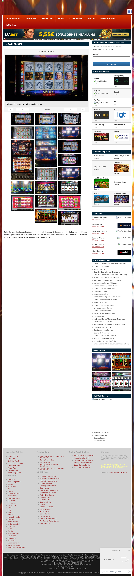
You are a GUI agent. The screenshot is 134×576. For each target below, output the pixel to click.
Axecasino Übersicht (81, 458)
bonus (10, 484)
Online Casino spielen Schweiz (105, 289)
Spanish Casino (99, 438)
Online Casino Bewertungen (45, 555)
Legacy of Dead (99, 316)
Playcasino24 (51, 573)
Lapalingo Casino (46, 507)
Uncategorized (13, 543)
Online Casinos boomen (102, 311)
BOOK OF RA (13, 456)
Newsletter (61, 555)
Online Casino (45, 523)
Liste (95, 84)
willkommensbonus (15, 545)
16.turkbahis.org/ (46, 483)
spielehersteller (13, 533)
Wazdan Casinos (74, 555)
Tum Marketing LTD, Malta (118, 473)
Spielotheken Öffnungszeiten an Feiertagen (109, 325)
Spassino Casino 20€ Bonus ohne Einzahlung (110, 275)
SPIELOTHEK (77, 563)
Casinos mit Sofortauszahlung (22, 555)
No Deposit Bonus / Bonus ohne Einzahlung (109, 319)
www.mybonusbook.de (48, 486)
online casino (13, 522)
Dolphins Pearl (13, 461)
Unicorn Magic (13, 470)
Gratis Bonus (45, 557)
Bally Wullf (87, 562)
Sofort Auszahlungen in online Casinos (107, 297)
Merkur (10, 512)
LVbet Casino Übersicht (82, 465)
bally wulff (11, 479)
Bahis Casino (45, 514)
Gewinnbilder (45, 560)
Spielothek (12, 536)
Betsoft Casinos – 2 (69, 556)
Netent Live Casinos (101, 294)
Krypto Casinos (99, 269)
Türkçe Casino (45, 500)
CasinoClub (12, 496)
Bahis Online (44, 511)
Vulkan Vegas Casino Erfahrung (105, 283)
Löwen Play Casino (49, 565)
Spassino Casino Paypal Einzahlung (107, 272)
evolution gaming (14, 498)
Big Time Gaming (80, 560)
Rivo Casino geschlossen (29, 557)
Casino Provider (14, 493)
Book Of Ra (12, 486)
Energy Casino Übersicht (83, 463)
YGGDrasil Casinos (99, 555)
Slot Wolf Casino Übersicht (83, 460)
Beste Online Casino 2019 (103, 327)
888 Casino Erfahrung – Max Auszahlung (108, 280)
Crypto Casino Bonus (101, 266)
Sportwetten (44, 488)
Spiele (10, 531)
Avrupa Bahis (45, 516)
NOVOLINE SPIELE (65, 565)
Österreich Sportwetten (102, 333)
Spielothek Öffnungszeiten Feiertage (91, 556)
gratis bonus (12, 501)
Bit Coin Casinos (88, 559)
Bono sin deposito (100, 435)
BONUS (63, 569)
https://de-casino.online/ (48, 476)
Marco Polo (12, 468)
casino (10, 491)
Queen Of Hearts (14, 466)
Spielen (96, 158)
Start (8, 555)
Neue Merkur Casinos (66, 566)
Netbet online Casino (101, 302)
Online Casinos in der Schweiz (105, 336)
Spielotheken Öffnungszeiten (95, 557)
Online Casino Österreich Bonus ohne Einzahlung (111, 344)
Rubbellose (56, 556)
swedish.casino (99, 441)
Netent (10, 515)
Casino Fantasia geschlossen (62, 557)
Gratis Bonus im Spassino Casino (106, 286)
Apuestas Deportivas (101, 432)
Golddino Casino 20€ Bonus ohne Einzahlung (110, 264)
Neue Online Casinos (62, 563)
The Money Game (14, 473)
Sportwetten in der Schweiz (103, 330)
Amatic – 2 (86, 555)
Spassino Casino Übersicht (84, 456)
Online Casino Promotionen (104, 305)
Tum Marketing (86, 573)
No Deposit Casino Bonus (49, 521)
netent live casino (14, 517)
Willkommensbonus (11, 557)
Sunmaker (11, 541)
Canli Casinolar (45, 502)
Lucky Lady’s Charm (15, 463)
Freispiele (79, 557)
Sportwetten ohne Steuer (102, 322)
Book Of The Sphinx (59, 562)
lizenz (10, 508)
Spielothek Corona (100, 291)
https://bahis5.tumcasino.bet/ (50, 479)
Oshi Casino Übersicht (82, 467)
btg (9, 489)
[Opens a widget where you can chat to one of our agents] (116, 561)
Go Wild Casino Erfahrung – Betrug (106, 277)
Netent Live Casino (47, 495)
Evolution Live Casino (48, 493)
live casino (12, 503)
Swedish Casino (46, 497)
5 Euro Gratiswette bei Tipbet (104, 338)
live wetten (12, 505)
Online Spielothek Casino (49, 490)
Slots (10, 529)
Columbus (11, 459)
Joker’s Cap (67, 560)
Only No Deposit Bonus (48, 519)
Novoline (11, 519)
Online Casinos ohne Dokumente (106, 300)
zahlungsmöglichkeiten (16, 548)
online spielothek (14, 524)
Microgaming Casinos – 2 (40, 556)
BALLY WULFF (67, 567)
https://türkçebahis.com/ (48, 481)
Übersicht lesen (98, 220)
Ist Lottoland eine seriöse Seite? (105, 341)
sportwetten (12, 538)
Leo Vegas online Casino (103, 308)
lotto (9, 510)
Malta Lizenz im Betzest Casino (105, 313)
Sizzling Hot (57, 560)
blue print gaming (14, 482)
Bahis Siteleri (45, 509)
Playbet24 (23, 559)
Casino (42, 504)
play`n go (11, 526)
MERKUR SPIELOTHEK (83, 565)
